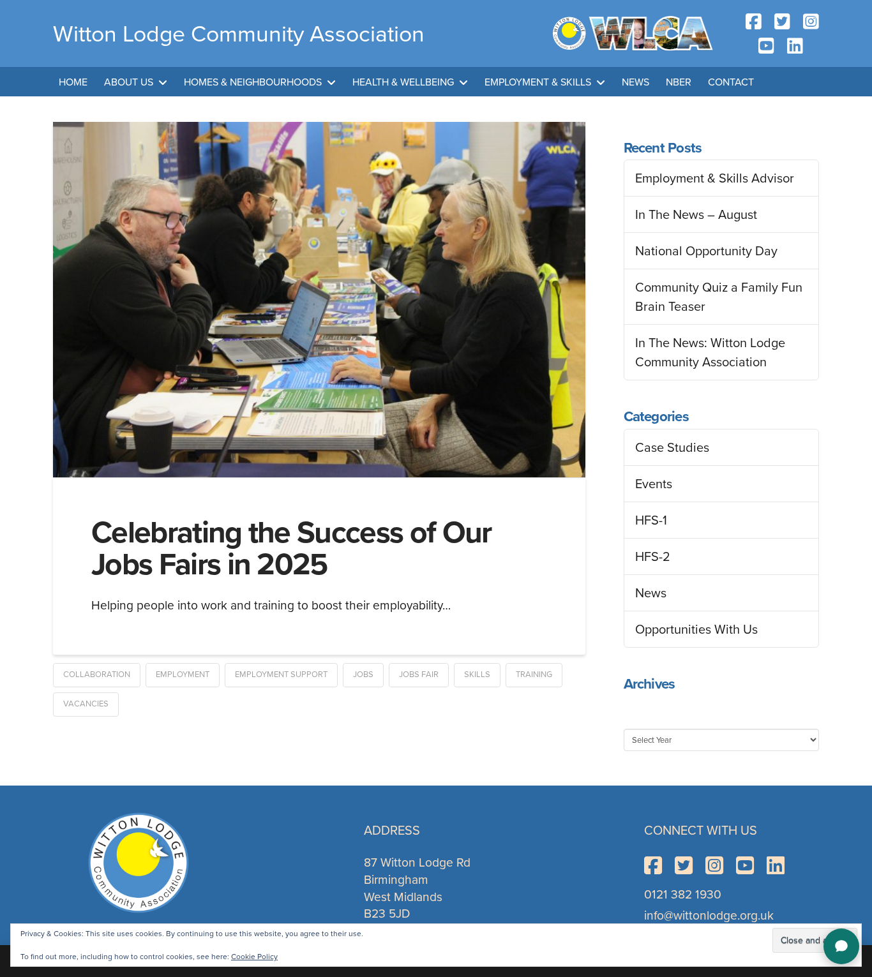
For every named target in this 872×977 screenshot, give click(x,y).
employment (182, 674)
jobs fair (419, 674)
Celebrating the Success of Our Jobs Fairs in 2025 (291, 547)
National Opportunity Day (706, 250)
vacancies (86, 703)
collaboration (96, 674)
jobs (363, 674)
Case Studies (672, 447)
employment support (281, 674)
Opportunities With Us (696, 629)
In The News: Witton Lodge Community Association (710, 352)
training (534, 674)
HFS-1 (651, 520)
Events (653, 483)
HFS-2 (652, 556)
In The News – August (696, 214)
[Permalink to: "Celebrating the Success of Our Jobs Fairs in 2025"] (319, 299)
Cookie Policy (254, 956)
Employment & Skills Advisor (714, 178)
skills (477, 674)
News (650, 592)
